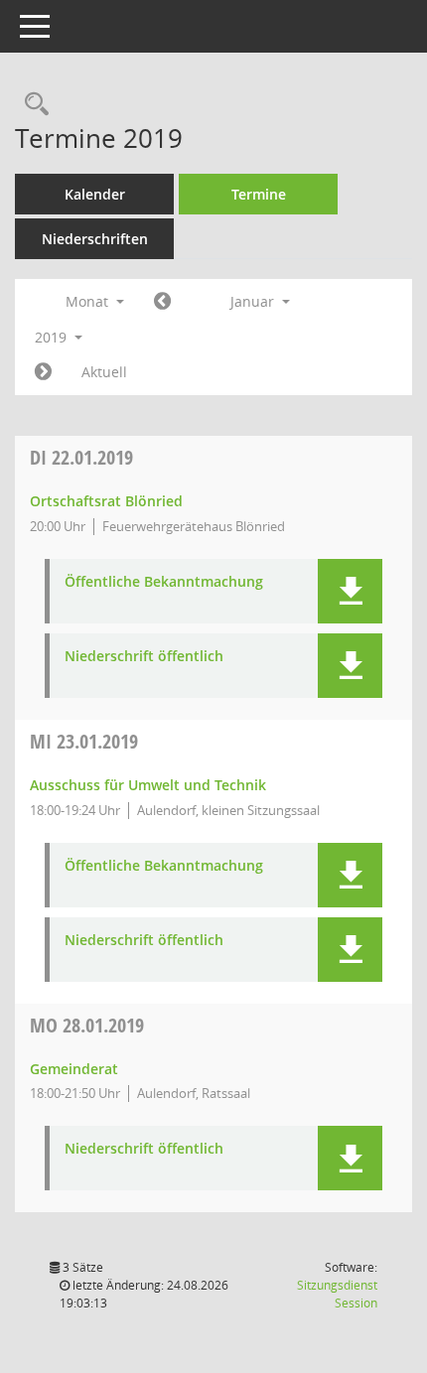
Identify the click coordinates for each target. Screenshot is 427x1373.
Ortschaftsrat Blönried (106, 500)
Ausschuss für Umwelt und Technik (148, 784)
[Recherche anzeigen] (32, 104)
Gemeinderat (74, 1068)
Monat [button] (89, 301)
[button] (350, 591)
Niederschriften (95, 238)
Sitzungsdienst (337, 1294)
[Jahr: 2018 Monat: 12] (162, 302)
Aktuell (104, 371)
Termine (258, 194)
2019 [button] (53, 337)
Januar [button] (254, 301)
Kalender (95, 194)
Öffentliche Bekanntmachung (164, 582)
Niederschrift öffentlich (144, 656)
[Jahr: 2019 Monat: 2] (43, 372)
